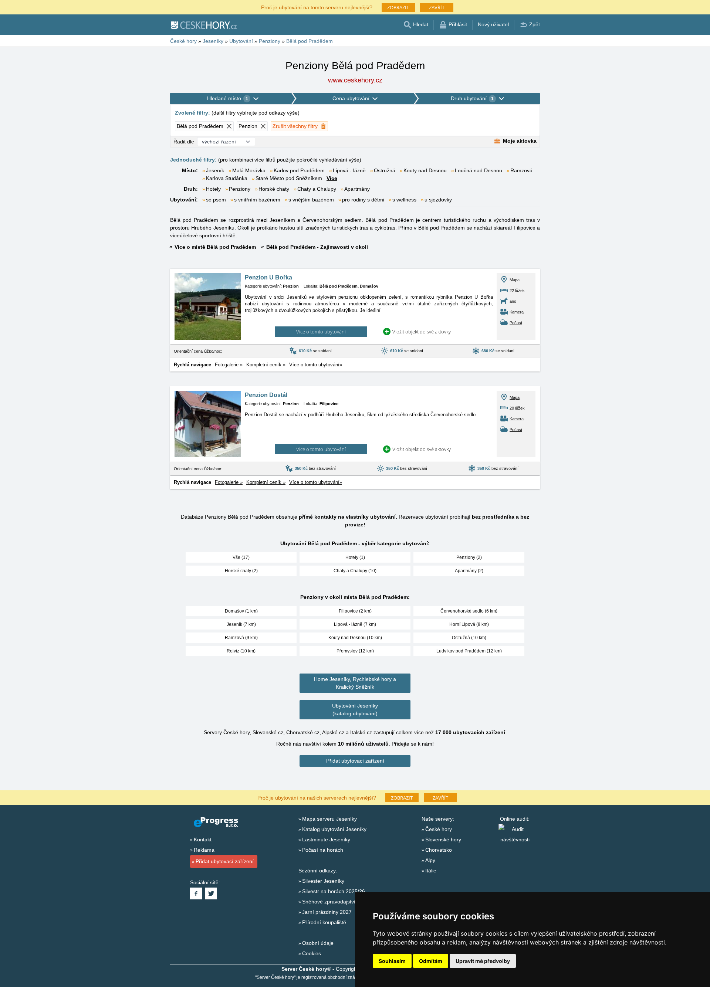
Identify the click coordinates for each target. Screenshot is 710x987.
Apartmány (357, 189)
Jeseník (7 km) (241, 624)
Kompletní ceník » (265, 364)
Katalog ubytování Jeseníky (334, 829)
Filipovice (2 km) (355, 611)
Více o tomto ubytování (321, 331)
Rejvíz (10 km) (241, 651)
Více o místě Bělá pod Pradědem (215, 247)
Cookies (311, 953)
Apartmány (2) (469, 570)
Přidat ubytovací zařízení (355, 761)
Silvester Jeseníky (323, 881)
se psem (216, 200)
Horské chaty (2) (241, 570)
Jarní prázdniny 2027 (327, 912)
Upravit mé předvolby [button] (483, 961)
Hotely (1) (355, 557)
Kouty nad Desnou (425, 170)
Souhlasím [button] (392, 961)
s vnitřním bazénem (257, 200)
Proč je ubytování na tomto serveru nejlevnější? (316, 6)
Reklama (204, 850)
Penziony (239, 189)
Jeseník (215, 170)
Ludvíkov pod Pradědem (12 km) (469, 651)
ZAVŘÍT (436, 7)
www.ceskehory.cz (355, 80)
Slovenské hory (443, 839)
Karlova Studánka (226, 178)
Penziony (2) (469, 557)
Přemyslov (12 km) (355, 651)
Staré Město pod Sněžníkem (289, 178)
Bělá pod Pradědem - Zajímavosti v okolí (317, 247)
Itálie (430, 871)
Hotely (213, 189)
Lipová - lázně (349, 170)
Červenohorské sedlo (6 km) (468, 611)
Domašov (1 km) (241, 611)
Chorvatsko (438, 850)
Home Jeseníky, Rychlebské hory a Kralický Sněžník (355, 683)
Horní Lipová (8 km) (469, 624)
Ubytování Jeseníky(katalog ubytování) (355, 709)
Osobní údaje (318, 943)
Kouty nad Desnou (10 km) (355, 637)
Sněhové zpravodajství (328, 902)
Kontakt (203, 839)
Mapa (515, 280)
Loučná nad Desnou (478, 170)
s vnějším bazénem (311, 200)
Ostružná (384, 170)
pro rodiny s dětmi (363, 200)
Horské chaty (273, 189)
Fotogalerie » (229, 364)
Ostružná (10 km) (469, 637)
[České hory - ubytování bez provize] (203, 25)
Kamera (517, 312)
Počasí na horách (322, 850)
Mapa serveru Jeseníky (329, 819)
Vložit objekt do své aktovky (421, 331)
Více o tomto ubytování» (315, 364)
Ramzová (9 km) (241, 637)
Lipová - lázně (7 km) (355, 624)
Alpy (430, 860)
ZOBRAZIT (398, 7)
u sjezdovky (438, 200)
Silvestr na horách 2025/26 (333, 891)
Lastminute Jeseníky (326, 839)
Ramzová (521, 170)
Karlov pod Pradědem (299, 170)
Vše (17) (241, 557)
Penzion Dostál (266, 395)
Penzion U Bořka (268, 277)
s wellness (404, 200)
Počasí (516, 322)
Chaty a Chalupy (316, 189)
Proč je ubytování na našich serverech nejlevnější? (316, 797)
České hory (438, 829)
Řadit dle (183, 142)
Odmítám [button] (430, 961)
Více (332, 178)
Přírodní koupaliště (324, 922)
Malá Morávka (249, 170)
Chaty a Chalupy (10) (355, 570)
